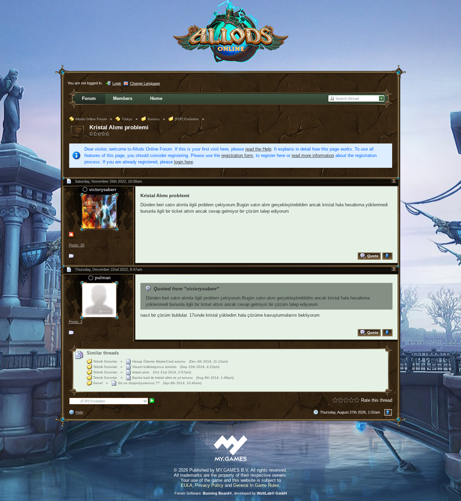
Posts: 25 (76, 245)
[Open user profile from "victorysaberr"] (99, 211)
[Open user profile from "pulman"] (99, 299)
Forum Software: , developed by (230, 493)
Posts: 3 (75, 322)
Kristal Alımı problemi (118, 127)
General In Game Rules (256, 485)
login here (183, 161)
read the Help (258, 149)
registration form (237, 155)
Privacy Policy (209, 485)
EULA (186, 485)
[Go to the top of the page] (388, 256)
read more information (313, 155)
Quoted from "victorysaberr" (186, 288)
